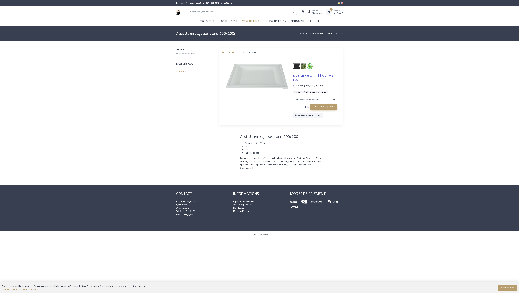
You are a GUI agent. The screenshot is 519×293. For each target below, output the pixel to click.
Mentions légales (241, 211)
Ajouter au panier (325, 106)
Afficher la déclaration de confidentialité (20, 289)
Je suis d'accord (507, 287)
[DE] (339, 2)
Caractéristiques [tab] (249, 52)
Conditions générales (242, 204)
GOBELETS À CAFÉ (228, 21)
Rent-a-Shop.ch (263, 234)
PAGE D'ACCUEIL (207, 21)
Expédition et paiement (243, 201)
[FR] (342, 2)
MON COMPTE (297, 21)
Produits (181, 71)
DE (310, 21)
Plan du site (238, 207)
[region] (281, 52)
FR (318, 21)
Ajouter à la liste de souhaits (309, 115)
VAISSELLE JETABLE (251, 21)
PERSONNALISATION (276, 21)
